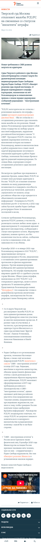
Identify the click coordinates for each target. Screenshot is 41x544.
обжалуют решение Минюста (17, 457)
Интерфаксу (7, 290)
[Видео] (25, 541)
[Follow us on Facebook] (3, 516)
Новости (5, 10)
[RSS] (24, 516)
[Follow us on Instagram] (19, 516)
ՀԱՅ (6, 541)
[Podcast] (29, 516)
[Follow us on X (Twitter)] (8, 516)
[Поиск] (34, 541)
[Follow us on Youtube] (13, 516)
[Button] (34, 35)
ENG (15, 541)
